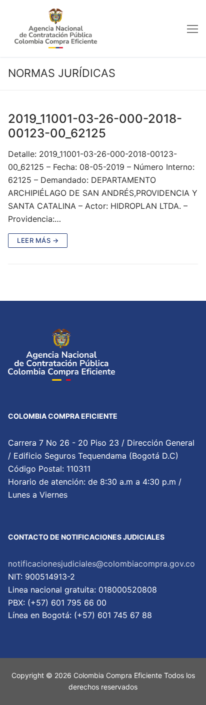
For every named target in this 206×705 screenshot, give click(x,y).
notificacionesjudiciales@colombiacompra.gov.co (101, 564)
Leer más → (37, 240)
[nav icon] (192, 28)
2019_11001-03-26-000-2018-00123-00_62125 (95, 125)
